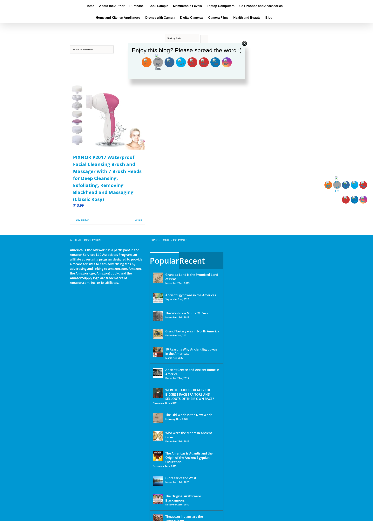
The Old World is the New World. (189, 415)
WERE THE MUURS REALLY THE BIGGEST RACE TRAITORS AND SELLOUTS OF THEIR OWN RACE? (189, 394)
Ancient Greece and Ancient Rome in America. (192, 372)
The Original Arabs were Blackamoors (183, 498)
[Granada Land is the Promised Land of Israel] (158, 278)
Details (138, 219)
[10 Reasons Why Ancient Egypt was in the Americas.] (158, 352)
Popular (164, 260)
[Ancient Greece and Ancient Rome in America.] (158, 373)
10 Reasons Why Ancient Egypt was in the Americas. (191, 351)
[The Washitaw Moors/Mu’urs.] (158, 316)
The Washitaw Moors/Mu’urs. (187, 313)
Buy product (82, 219)
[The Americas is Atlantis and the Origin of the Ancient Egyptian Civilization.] (158, 456)
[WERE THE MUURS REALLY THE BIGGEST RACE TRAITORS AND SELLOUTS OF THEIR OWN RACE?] (158, 393)
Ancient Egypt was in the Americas (190, 295)
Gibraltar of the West (180, 478)
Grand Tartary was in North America (192, 331)
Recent (192, 260)
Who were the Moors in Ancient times (188, 435)
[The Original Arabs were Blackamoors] (158, 499)
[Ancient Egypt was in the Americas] (158, 298)
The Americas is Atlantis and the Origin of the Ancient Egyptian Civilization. (189, 457)
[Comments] (214, 260)
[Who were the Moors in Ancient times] (158, 436)
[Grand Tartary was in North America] (158, 334)
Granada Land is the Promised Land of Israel (191, 277)
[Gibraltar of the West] (158, 481)
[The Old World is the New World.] (158, 418)
